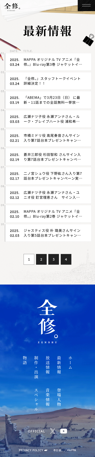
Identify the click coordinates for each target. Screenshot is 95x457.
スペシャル (36, 400)
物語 (25, 360)
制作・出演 (36, 367)
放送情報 (47, 365)
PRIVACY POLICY (31, 450)
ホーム (70, 363)
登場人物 (59, 397)
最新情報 (59, 365)
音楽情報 (47, 397)
